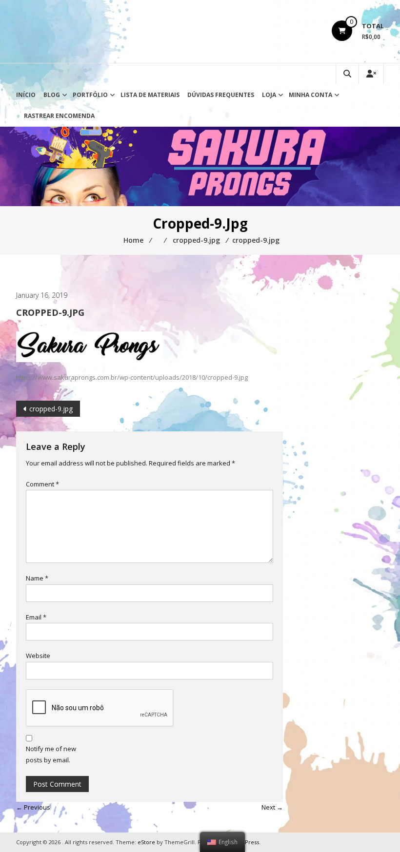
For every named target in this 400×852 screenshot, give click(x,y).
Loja (269, 95)
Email (36, 617)
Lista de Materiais (150, 95)
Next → (272, 807)
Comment (42, 484)
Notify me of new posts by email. (51, 754)
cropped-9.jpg (51, 408)
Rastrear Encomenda (59, 116)
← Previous (33, 807)
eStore (146, 842)
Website (38, 655)
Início (26, 95)
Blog (51, 95)
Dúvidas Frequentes (220, 95)
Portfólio (90, 95)
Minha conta (310, 95)
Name (37, 578)
